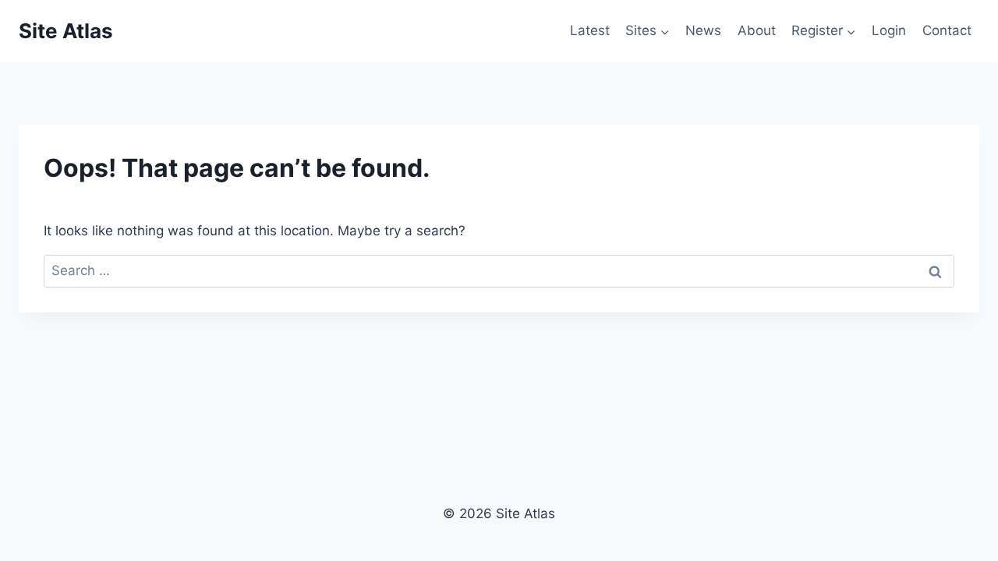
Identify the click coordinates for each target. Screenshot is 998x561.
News (703, 30)
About (757, 30)
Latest (590, 30)
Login (889, 30)
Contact (946, 30)
